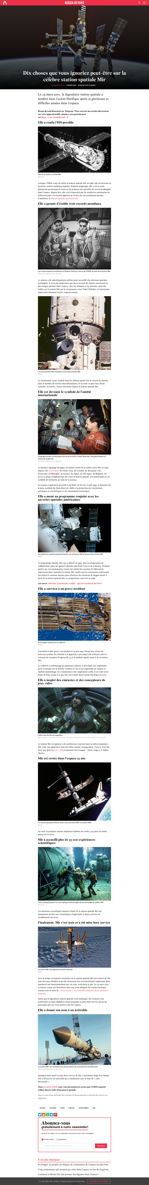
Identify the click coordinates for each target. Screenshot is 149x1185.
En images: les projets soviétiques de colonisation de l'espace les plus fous (73, 1165)
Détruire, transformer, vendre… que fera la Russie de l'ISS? (75, 584)
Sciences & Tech (57, 85)
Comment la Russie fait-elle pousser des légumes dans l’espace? (68, 1174)
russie (42, 1108)
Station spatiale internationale (64, 199)
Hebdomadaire (49, 1139)
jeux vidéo (59, 750)
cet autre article (50, 1087)
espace (72, 1108)
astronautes (54, 471)
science (53, 1108)
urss (62, 1108)
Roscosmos (84, 1108)
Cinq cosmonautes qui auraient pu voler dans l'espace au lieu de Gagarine (73, 1169)
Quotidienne (62, 1139)
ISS (94, 1108)
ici (68, 1181)
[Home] (5, 3)
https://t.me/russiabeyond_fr (54, 117)
